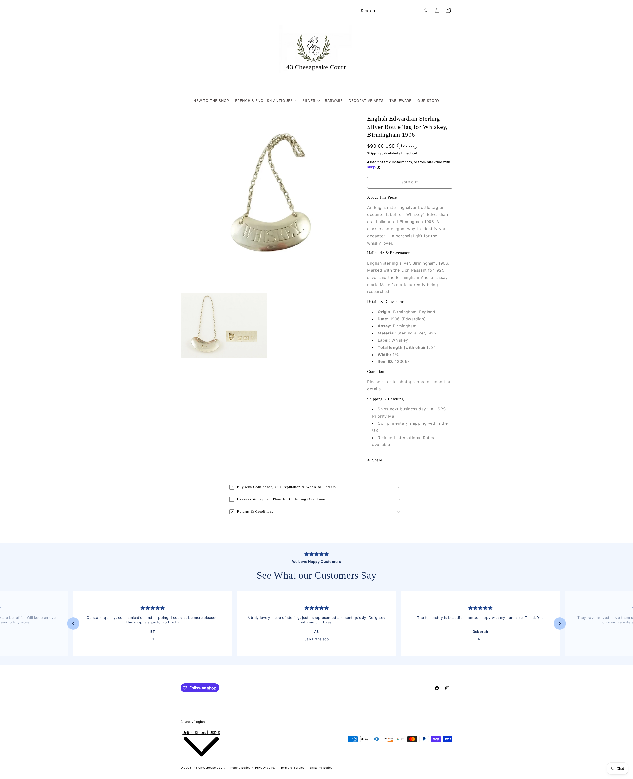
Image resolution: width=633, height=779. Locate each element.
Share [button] (377, 460)
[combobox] (394, 10)
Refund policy (240, 767)
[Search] (426, 10)
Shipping (374, 153)
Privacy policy (265, 767)
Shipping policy (321, 767)
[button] (265, 100)
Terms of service (293, 767)
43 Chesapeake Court (209, 767)
